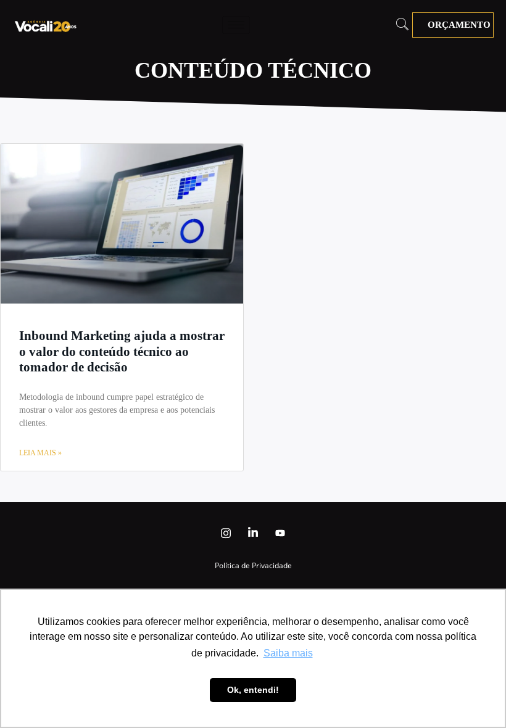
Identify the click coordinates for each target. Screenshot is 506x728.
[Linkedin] (253, 533)
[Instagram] (226, 533)
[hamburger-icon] (236, 25)
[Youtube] (280, 533)
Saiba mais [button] (288, 653)
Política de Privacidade (253, 565)
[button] (402, 25)
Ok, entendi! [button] (253, 690)
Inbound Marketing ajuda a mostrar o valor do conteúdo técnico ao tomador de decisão (122, 351)
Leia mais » (40, 453)
